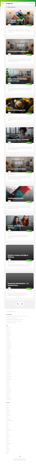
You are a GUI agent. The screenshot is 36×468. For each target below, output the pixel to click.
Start (29, 3)
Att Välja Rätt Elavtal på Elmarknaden (15, 21)
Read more (29, 25)
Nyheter (32, 3)
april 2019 (8, 386)
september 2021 (9, 366)
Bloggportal (9, 3)
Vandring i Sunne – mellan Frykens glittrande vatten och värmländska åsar (17, 316)
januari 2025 (8, 332)
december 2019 (9, 376)
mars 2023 (8, 353)
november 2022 (9, 358)
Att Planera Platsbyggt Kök (16, 110)
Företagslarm (9, 415)
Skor (7, 441)
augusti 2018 (9, 392)
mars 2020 (8, 371)
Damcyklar (8, 410)
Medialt (8, 428)
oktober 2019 (9, 378)
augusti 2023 (9, 348)
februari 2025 (9, 330)
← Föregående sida (17, 304)
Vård (7, 453)
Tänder (8, 448)
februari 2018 (9, 397)
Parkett (8, 433)
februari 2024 (9, 342)
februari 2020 (9, 373)
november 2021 (9, 363)
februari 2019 (9, 389)
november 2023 (9, 343)
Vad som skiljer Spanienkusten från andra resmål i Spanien (15, 319)
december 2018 (9, 391)
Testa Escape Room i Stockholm (18, 140)
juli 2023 (8, 350)
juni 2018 (8, 394)
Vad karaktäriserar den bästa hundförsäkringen (17, 80)
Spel (7, 446)
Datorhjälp (8, 412)
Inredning (8, 423)
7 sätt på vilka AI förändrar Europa (11, 322)
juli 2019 (8, 381)
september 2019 (9, 379)
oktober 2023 (9, 345)
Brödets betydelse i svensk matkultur (12, 317)
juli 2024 (8, 337)
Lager (7, 425)
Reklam (8, 435)
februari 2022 (9, 361)
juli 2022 (8, 360)
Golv (7, 417)
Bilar (7, 405)
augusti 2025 (9, 327)
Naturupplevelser (9, 430)
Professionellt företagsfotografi (18, 51)
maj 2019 (8, 384)
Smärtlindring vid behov (15, 198)
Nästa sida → (22, 304)
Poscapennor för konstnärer (17, 169)
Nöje (7, 153)
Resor (8, 438)
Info (7, 35)
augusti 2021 (9, 368)
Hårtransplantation (9, 420)
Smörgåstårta (9, 443)
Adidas (8, 404)
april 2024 (8, 340)
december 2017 (9, 399)
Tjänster (8, 451)
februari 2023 (9, 355)
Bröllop (8, 407)
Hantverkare (8, 123)
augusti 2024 (9, 335)
